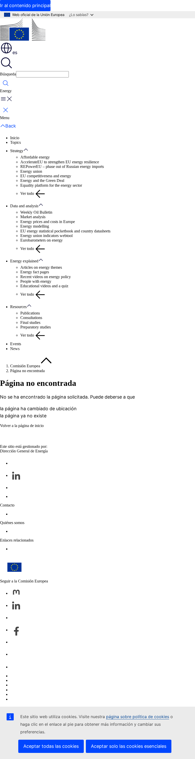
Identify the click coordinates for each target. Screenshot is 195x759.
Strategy (16, 151)
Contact (16, 514)
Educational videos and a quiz (44, 286)
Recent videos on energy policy (45, 277)
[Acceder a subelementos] (28, 150)
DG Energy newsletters (29, 496)
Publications (30, 313)
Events (15, 344)
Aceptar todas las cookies (51, 746)
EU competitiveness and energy (45, 176)
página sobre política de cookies (137, 716)
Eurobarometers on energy (41, 240)
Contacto (17, 667)
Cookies (16, 685)
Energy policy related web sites (35, 549)
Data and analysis (24, 206)
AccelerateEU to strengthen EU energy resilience (59, 162)
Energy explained (24, 261)
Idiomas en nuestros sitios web (34, 680)
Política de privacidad (27, 690)
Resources (18, 307)
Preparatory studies (35, 327)
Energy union (31, 171)
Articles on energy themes (41, 267)
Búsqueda (8, 74)
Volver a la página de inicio (22, 425)
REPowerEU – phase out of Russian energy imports (62, 166)
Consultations (31, 317)
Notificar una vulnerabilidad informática (42, 676)
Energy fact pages (34, 272)
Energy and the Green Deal (42, 180)
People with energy (35, 281)
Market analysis (32, 217)
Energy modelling (34, 226)
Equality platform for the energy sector (51, 185)
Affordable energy (35, 157)
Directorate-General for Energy (35, 531)
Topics (15, 142)
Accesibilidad (21, 699)
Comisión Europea (25, 366)
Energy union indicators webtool (46, 235)
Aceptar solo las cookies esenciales (128, 746)
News (15, 348)
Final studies (30, 322)
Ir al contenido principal (25, 5)
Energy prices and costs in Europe (47, 221)
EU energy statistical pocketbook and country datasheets (65, 231)
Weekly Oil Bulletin (36, 212)
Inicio (14, 138)
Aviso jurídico (21, 694)
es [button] (14, 52)
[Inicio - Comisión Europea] (22, 30)
